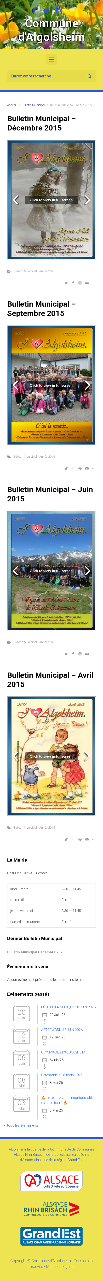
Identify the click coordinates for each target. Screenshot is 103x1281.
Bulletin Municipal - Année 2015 (34, 271)
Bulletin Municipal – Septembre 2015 (41, 308)
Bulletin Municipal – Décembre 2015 (41, 123)
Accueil (12, 105)
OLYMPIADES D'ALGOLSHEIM (63, 1052)
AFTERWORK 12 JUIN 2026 (62, 1030)
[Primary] (51, 59)
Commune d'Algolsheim (51, 30)
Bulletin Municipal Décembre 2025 (35, 952)
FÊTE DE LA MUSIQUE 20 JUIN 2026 (68, 1007)
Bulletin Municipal (33, 105)
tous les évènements (23, 1126)
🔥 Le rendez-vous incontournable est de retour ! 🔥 (67, 1100)
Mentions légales (60, 1266)
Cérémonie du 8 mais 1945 (61, 1075)
